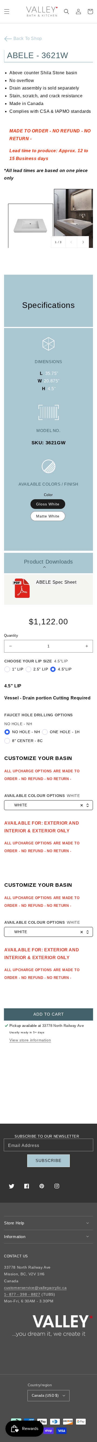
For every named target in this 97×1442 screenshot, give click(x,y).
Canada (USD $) (45, 1395)
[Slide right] (83, 242)
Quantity (11, 636)
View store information (30, 1040)
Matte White (48, 516)
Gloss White (48, 504)
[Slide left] (71, 242)
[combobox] (48, 805)
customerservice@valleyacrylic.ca (35, 1287)
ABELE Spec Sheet (57, 582)
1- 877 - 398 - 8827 (22, 1294)
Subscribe (48, 1160)
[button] (7, 11)
